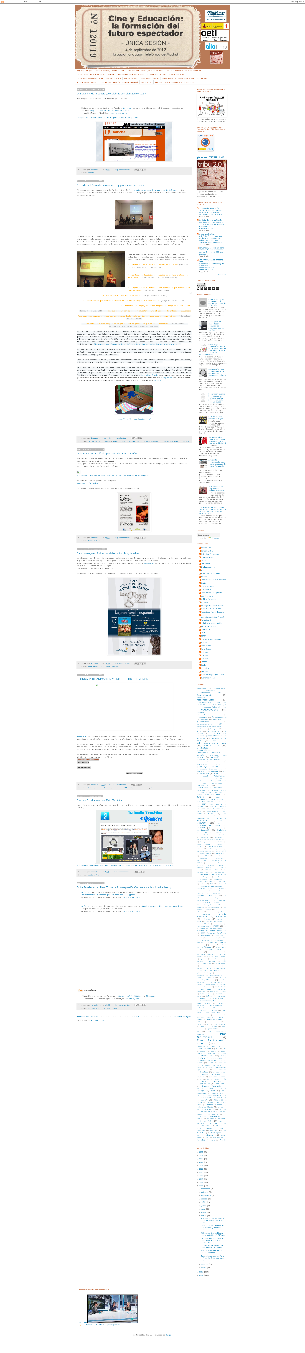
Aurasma (219, 778)
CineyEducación (203, 830)
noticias (200, 1022)
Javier (204, 583)
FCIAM (199, 921)
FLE (225, 926)
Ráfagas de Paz (203, 1084)
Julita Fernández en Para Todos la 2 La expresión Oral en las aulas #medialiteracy (124, 887)
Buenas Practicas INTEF (209, 795)
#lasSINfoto (217, 719)
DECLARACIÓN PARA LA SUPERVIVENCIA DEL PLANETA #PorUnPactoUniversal (217, 373)
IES (202, 570)
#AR (219, 693)
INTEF (224, 961)
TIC (225, 1114)
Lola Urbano (220, 987)
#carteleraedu (204, 695)
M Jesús (204, 602)
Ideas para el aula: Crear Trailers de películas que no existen (216, 326)
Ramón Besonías (220, 1084)
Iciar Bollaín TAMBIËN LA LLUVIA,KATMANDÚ (119, 82)
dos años (222, 881)
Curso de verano (220, 856)
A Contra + (213, 731)
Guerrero (200, 942)
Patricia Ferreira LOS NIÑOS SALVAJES (184, 71)
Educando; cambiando (206, 895)
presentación (216, 1058)
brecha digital (219, 790)
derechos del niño (215, 865)
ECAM (211, 884)
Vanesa (204, 662)
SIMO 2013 (200, 1095)
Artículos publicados (86, 82)
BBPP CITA (222, 781)
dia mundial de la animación (213, 874)
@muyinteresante (150, 906)
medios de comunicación (147, 441)
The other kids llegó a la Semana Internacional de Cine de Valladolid (217, 440)
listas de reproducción (206, 984)
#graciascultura (219, 717)
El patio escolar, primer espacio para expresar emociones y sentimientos (210, 212)
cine (210, 813)
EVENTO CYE (220, 917)
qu (208, 1079)
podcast (203, 1051)
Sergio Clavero (217, 1093)
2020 (201, 1166)
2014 (201, 1186)
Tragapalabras (216, 1116)
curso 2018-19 (205, 853)
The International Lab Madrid (88, 759)
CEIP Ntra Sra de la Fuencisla (211, 802)
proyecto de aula (219, 1072)
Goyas (224, 938)
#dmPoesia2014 (122, 111)
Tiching (203, 1116)
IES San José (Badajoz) (216, 956)
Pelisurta (205, 630)
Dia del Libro (211, 870)
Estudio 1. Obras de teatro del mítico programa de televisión (217, 302)
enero (204, 1268)
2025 (201, 1152)
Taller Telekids (214, 1105)
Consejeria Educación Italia (211, 842)
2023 (201, 1159)
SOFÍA (203, 636)
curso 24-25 (204, 856)
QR (201, 1079)
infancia (131, 441)
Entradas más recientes (87, 1017)
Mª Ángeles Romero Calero (212, 606)
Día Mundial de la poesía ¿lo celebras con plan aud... (212, 1221)
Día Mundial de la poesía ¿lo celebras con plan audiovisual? (111, 93)
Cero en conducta (218, 806)
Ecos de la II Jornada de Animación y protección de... (212, 1228)
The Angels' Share (208, 1112)
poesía (91, 173)
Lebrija (211, 977)
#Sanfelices (201, 729)
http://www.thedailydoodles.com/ (134, 419)
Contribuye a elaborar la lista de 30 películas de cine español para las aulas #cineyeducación (212, 350)
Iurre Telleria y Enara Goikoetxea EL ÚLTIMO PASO (185, 78)
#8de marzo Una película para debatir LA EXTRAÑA (107, 453)
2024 (201, 1156)
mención (203, 1010)
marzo (204, 1216)
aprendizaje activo (96, 1008)
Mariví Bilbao (203, 1003)
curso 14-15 (221, 851)
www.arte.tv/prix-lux (87, 483)
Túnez (221, 1121)
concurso (218, 837)
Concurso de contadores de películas (211, 839)
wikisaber (201, 1140)
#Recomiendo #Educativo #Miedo (209, 726)
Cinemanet (201, 828)
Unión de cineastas (206, 1128)
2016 (201, 1179)
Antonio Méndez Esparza (208, 762)
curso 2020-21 (221, 853)
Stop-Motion (206, 1098)
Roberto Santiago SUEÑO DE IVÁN (110, 71)
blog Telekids (167, 378)
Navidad (199, 1019)
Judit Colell (221, 963)
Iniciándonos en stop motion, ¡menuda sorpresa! (216, 489)
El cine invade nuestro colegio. (216, 418)
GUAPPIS (220, 940)
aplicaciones (202, 764)
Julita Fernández (208, 599)
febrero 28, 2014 (131, 911)
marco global (218, 998)
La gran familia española (216, 968)
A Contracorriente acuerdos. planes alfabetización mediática (211, 736)
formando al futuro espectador (211, 931)
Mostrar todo (222, 275)
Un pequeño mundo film (209, 208)
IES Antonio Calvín (215, 952)
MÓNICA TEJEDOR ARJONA (211, 609)
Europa (223, 912)
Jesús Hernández (208, 586)
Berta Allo (217, 783)
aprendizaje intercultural (209, 769)
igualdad (203, 959)
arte (224, 771)
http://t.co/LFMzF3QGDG (128, 996)
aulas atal (205, 778)
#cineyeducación (205, 700)
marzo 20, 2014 (119, 113)
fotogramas (219, 935)
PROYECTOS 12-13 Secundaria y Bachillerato (174, 82)
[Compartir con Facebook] (142, 170)
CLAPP (205, 832)
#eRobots (200, 712)
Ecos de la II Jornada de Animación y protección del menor (110, 185)
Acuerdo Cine (211, 745)
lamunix (204, 672)
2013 (201, 1272)
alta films (214, 755)
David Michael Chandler (149, 375)
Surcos (204, 643)
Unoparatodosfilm (206, 234)
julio (204, 1202)
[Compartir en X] (140, 170)
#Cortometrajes (219, 705)
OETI (208, 1024)
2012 (201, 1275)
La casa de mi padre (210, 966)
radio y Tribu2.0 (95, 875)
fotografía (205, 935)
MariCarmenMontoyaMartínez (208, 1001)
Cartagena (201, 799)
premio (223, 1053)
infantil (212, 961)
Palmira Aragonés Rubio (211, 623)
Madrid (219, 994)
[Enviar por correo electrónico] (136, 170)
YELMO (213, 1140)
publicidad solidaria (217, 1077)
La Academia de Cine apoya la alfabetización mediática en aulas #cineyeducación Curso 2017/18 (212, 510)
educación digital (205, 889)
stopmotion (221, 1098)
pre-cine (211, 1053)
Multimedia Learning (205, 1017)
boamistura (218, 788)
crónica (199, 849)
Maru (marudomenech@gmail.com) (212, 616)
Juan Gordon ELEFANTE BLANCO (130, 75)
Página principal (84, 71)
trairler (210, 1119)
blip (219, 785)
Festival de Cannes (214, 921)
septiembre (206, 1196)
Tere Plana (206, 646)
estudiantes (212, 912)
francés (199, 938)
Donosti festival (205, 882)
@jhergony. (158, 380)
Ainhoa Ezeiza (207, 548)
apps (218, 764)
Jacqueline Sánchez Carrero (213, 580)
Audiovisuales (105, 441)
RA (225, 1079)
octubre (205, 1192)
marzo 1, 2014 (133, 999)
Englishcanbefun (208, 567)
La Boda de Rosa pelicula (210, 220)
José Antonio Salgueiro (211, 593)
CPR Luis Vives (215, 846)
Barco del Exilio (204, 781)
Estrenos (200, 912)
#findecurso (202, 717)
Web (207, 1137)
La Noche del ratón (209, 970)
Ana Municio (106, 788)
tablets (210, 1102)
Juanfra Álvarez (208, 596)
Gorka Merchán (212, 938)
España (208, 909)
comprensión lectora (205, 835)
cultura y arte (215, 849)
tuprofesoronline (208, 678)
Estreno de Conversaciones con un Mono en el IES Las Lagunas (211, 252)
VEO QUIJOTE (146, 82)
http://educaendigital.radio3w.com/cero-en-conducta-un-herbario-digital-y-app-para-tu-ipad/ (125, 866)
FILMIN (216, 926)
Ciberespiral (218, 809)
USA (221, 1128)
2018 (201, 1172)
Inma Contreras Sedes (210, 573)
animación (117, 788)
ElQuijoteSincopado (204, 905)
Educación (222, 884)
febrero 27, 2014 (131, 897)
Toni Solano (206, 649)
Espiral (219, 909)
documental (218, 879)
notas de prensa (214, 1020)
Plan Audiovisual (211, 1035)
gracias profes (207, 940)
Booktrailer (201, 790)
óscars (214, 1026)
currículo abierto (204, 851)
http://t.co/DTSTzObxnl (102, 111)
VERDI (199, 1135)
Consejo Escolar (204, 844)
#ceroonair (201, 697)
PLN (225, 1049)
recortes (200, 1088)
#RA (220, 724)
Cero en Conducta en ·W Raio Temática (99, 800)
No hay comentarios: (122, 170)
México (214, 1010)
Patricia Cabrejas (209, 626)
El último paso (220, 900)
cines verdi (217, 828)
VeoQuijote (216, 1133)
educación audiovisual (211, 886)
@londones (101, 895)
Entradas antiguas (183, 1017)
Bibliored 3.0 (203, 785)
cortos (199, 846)
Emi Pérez (205, 564)
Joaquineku (206, 590)
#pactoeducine (203, 722)
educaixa (216, 893)
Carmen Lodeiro (207, 551)
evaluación (206, 914)
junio (204, 1206)
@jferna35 (86, 892)
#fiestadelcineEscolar (205, 715)
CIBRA (199, 811)
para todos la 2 (114, 1008)
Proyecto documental (211, 1074)
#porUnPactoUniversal (205, 724)
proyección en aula (204, 1067)
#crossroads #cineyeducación (213, 707)
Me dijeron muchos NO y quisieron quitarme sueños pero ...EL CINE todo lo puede (216, 398)
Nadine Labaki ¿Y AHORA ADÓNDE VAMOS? (141, 78)
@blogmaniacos (176, 906)
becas (204, 783)
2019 (201, 1169)
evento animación (141, 788)
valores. (214, 1130)
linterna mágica (215, 982)
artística (204, 774)
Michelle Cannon (203, 1015)
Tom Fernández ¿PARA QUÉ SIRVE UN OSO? (145, 71)
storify (204, 1100)
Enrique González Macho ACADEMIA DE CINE (165, 75)
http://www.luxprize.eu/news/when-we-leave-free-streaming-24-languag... (114, 476)
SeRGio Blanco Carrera (211, 639)
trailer (199, 1119)
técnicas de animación (205, 1109)
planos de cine (204, 1049)
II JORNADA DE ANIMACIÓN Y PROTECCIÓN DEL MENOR (112, 679)
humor (212, 945)
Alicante (200, 755)
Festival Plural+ (203, 924)
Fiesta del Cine (203, 926)
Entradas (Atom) (98, 1021)
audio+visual (202, 776)
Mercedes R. (206, 620)
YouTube (223, 1140)
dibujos (206, 877)
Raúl (203, 633)
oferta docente (220, 1024)
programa (222, 1063)
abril (204, 1212)
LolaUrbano (206, 989)
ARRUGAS (214, 771)
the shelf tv (213, 1114)
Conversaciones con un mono (211, 248)
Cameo (218, 797)
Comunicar (222, 835)
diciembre (206, 1189)
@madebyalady (202, 688)
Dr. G (203, 561)
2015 (201, 1183)
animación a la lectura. (209, 760)
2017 (201, 1176)
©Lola (203, 665)
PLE (217, 1049)
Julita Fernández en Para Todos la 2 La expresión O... (212, 1258)
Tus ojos (200, 1123)
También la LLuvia (205, 1107)
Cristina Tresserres (210, 554)
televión (222, 1109)
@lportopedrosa (101, 344)
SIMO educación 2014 (217, 1095)
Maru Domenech (216, 1005)
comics (218, 832)
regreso (211, 1088)
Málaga (209, 996)
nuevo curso (214, 1022)
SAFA (213, 1091)
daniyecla (204, 858)
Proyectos (200, 1077)
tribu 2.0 (185, 441)
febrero (205, 1264)
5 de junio (214, 729)
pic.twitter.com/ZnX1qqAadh (121, 895)
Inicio (136, 1017)
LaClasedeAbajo (216, 975)
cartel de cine (217, 799)
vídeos (101, 541)
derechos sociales (204, 867)
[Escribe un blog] (138, 170)
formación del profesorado (212, 928)
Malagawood (222, 996)
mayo (203, 1209)
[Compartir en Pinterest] (145, 170)
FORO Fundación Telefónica (213, 933)
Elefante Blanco (211, 902)
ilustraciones (119, 441)
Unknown (204, 652)
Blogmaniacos (202, 788)
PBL (198, 1031)
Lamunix (200, 978)
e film (202, 884)
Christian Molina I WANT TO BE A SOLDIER (95, 75)
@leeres (127, 108)
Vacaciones (201, 1130)
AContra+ (216, 741)
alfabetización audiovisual (209, 753)
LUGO (202, 994)
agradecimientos (204, 750)
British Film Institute (211, 792)
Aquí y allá (201, 771)
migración (218, 1015)
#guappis (204, 719)
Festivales (219, 924)
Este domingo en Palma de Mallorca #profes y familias (108, 553)
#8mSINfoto (211, 690)
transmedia (222, 1119)
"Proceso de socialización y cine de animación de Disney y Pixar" (145, 344)
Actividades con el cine (99, 667)
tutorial (214, 1123)
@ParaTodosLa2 (88, 895)
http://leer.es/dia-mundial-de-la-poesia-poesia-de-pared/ (107, 118)
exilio (219, 919)
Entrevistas (213, 907)
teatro (220, 1107)
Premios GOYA (207, 1056)
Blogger (169, 1335)
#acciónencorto (203, 693)
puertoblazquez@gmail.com (212, 675)
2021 (201, 1162)
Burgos (200, 797)
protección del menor (169, 441)
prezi (211, 1063)
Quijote (216, 1079)
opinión (203, 1026)
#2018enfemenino (220, 688)
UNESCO (219, 1126)
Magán (199, 996)
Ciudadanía (221, 830)
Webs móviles (218, 1137)
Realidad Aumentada (211, 1086)
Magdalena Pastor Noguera (212, 612)
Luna (210, 994)
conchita (205, 668)
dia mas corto (220, 872)
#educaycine (93, 788)
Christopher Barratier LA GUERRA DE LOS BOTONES (99, 78)
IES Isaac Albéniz (205, 954)
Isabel (204, 577)
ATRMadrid (92, 441)
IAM (210, 949)
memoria (223, 1008)
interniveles (206, 963)
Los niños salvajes (218, 991)
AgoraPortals (202, 748)
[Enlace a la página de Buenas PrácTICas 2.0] (205, 151)
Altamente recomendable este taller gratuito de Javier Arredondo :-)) (217, 464)
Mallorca (116, 667)
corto (219, 844)
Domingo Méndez (207, 557)
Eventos (154, 788)
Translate (216, 538)
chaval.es (205, 809)
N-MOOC (220, 1017)
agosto (204, 1199)
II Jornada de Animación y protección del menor (154, 190)
